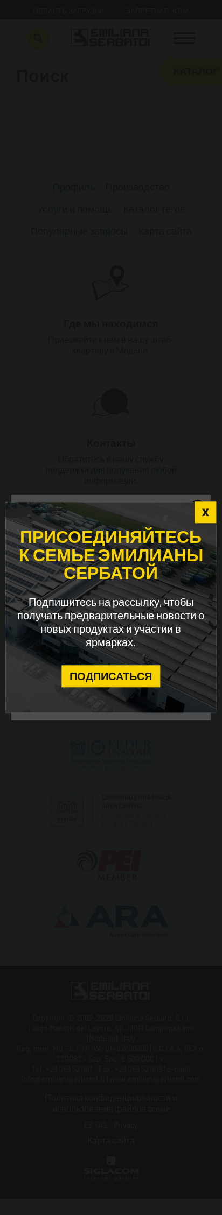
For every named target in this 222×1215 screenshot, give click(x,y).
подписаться (111, 675)
